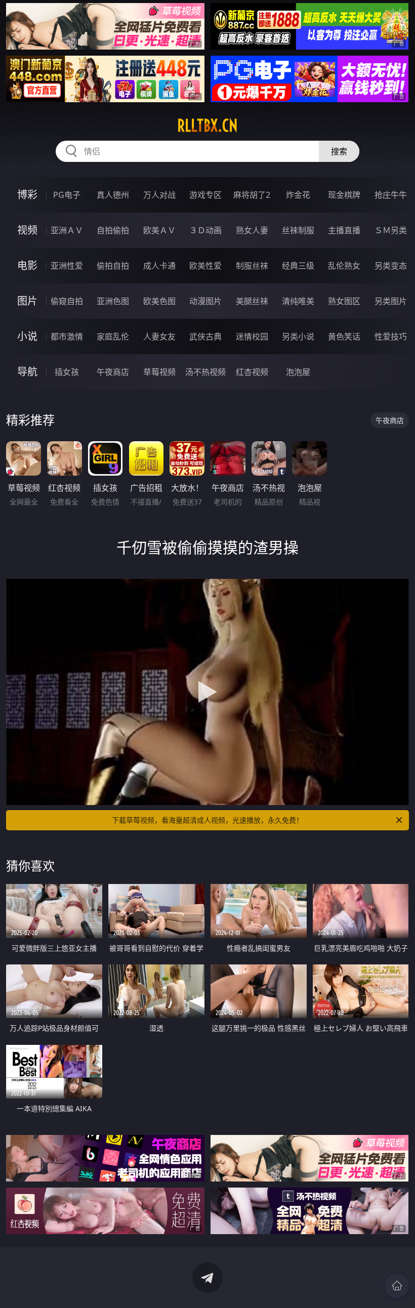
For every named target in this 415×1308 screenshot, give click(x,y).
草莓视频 (159, 371)
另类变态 (391, 265)
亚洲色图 (113, 301)
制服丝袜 (252, 265)
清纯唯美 (298, 301)
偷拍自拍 (113, 265)
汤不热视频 (205, 371)
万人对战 (159, 194)
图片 (27, 301)
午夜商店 (113, 371)
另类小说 (298, 336)
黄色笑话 (344, 336)
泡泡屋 (298, 371)
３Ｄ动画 (205, 230)
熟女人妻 (252, 230)
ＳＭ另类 (391, 230)
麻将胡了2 (251, 194)
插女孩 (67, 371)
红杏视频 (252, 371)
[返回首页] (397, 1286)
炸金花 (298, 194)
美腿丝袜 (252, 301)
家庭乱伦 (113, 336)
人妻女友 (159, 336)
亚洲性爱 (67, 265)
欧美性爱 (205, 265)
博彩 (27, 194)
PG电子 (66, 194)
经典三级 (298, 265)
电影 (27, 265)
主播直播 (344, 230)
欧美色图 (159, 301)
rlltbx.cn (207, 125)
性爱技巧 (391, 336)
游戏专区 (205, 194)
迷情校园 (252, 336)
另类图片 (391, 301)
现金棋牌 (344, 194)
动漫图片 (205, 301)
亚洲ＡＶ (67, 230)
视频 (27, 230)
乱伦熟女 (344, 265)
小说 (27, 336)
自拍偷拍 (113, 230)
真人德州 (113, 194)
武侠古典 (205, 336)
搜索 (339, 151)
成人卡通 (159, 265)
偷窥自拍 (67, 301)
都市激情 (67, 336)
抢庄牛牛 (391, 194)
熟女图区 (344, 301)
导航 (27, 371)
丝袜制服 (298, 230)
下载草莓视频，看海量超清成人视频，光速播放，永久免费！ (207, 820)
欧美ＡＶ (159, 230)
